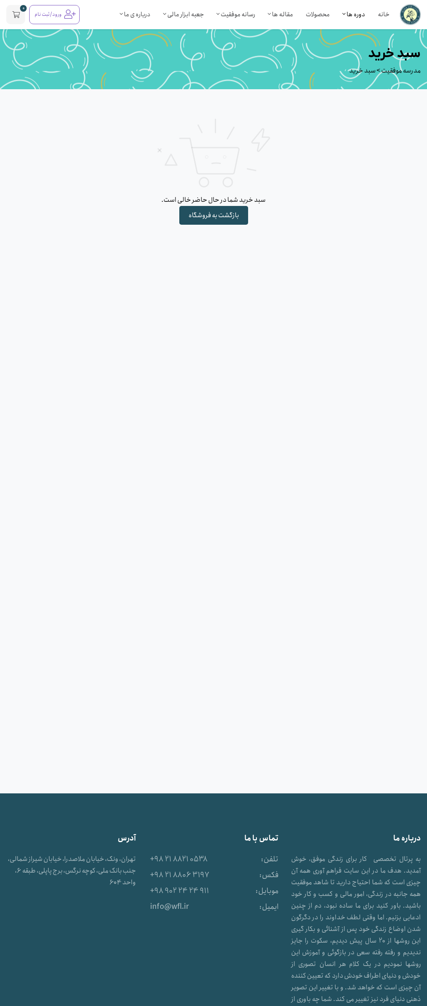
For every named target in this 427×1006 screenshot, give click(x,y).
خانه (383, 15)
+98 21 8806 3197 (179, 875)
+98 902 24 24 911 (179, 891)
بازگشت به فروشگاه (213, 215)
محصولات (318, 15)
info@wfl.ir (169, 907)
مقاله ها (282, 15)
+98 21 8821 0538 (179, 859)
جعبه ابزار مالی (185, 15)
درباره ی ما (137, 15)
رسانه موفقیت (237, 15)
